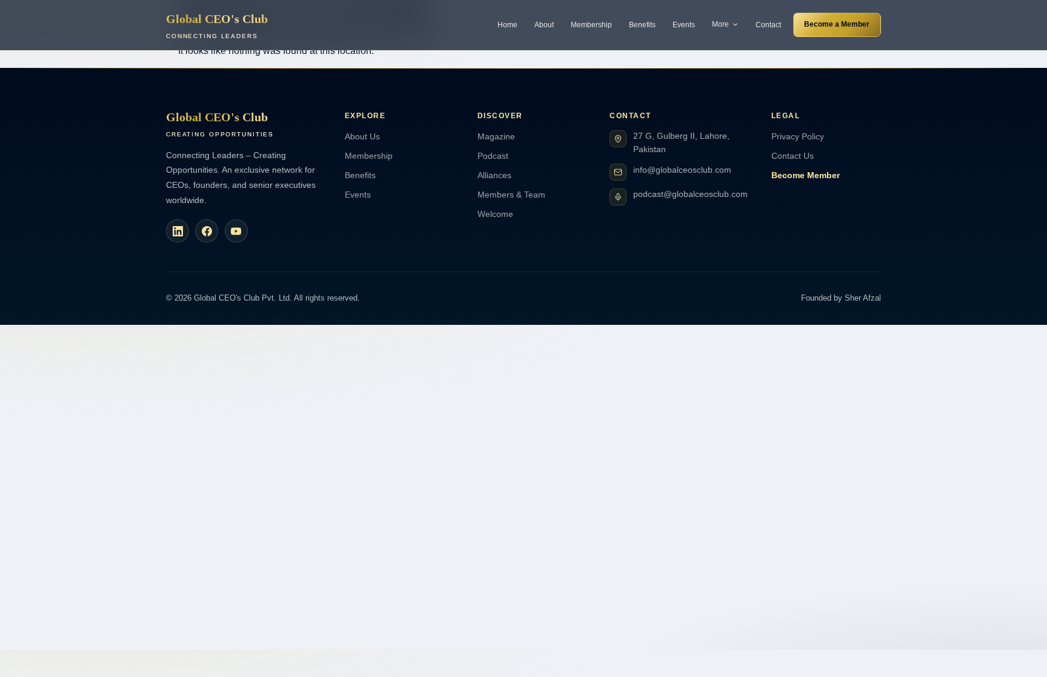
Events (684, 25)
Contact (768, 25)
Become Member (805, 175)
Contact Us (792, 156)
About (544, 25)
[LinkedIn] (177, 230)
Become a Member (836, 24)
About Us (362, 136)
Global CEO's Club (217, 25)
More (720, 24)
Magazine (496, 136)
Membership (591, 25)
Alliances (494, 175)
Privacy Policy (797, 136)
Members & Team (511, 194)
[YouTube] (236, 230)
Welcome (495, 214)
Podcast (492, 156)
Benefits (642, 25)
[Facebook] (206, 230)
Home (507, 25)
